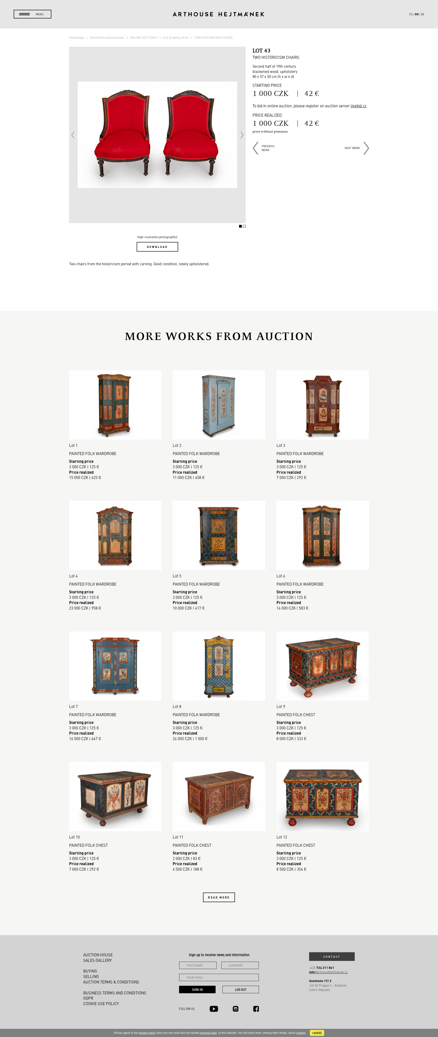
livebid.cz (358, 105)
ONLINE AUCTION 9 (144, 37)
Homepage (77, 37)
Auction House (98, 954)
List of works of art (176, 37)
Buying (90, 971)
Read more (219, 897)
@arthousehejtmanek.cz (328, 972)
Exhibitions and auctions (107, 37)
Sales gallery (97, 960)
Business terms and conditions (114, 993)
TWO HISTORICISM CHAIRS (213, 37)
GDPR (88, 998)
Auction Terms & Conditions (111, 982)
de (422, 14)
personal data (208, 1032)
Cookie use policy (101, 1003)
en (417, 14)
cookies (301, 1032)
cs (411, 14)
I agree (317, 1033)
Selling (91, 976)
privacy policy (147, 1032)
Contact (331, 957)
